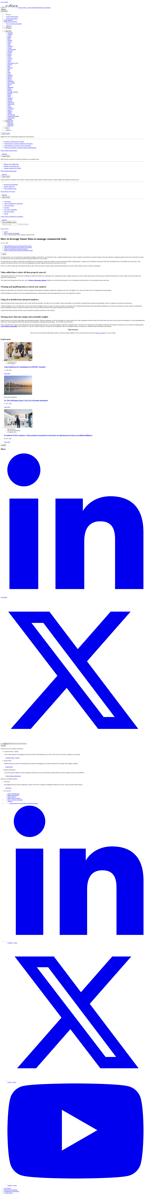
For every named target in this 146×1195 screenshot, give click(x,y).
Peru (8, 86)
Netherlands (10, 81)
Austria (9, 36)
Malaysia (9, 76)
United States (11, 117)
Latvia (9, 73)
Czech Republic (11, 49)
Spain (8, 105)
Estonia (9, 54)
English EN (10, 124)
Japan (8, 72)
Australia (9, 34)
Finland (9, 55)
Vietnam (9, 119)
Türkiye (9, 113)
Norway (9, 84)
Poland (9, 89)
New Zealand (11, 83)
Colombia (10, 46)
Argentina (10, 32)
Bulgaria (9, 40)
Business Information (13, 795)
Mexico (9, 78)
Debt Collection (11, 796)
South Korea (10, 104)
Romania (9, 93)
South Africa (10, 102)
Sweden (9, 107)
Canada (9, 42)
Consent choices (8, 1193)
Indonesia (10, 67)
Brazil (9, 39)
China (9, 45)
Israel (8, 69)
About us (9, 801)
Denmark (9, 51)
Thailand (9, 111)
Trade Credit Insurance (13, 793)
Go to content (4, 2)
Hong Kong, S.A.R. (12, 63)
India (8, 66)
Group (9, 61)
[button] (7, 14)
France (9, 57)
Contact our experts (100, 333)
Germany (9, 58)
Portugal (9, 90)
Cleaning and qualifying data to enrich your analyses (18, 247)
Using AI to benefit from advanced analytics (16, 249)
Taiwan (9, 110)
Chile (8, 43)
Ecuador (9, 52)
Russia (9, 95)
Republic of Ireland (12, 92)
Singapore (10, 98)
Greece (9, 60)
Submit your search (23, 224)
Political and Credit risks (13, 798)
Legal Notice (7, 1188)
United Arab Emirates (13, 116)
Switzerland (10, 108)
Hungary (9, 64)
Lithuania (10, 75)
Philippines (10, 87)
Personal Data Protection (10, 1190)
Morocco (9, 80)
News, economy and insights (15, 800)
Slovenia (9, 101)
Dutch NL (10, 122)
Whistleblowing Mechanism (11, 1191)
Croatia (9, 48)
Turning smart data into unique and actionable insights (18, 250)
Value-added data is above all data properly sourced (17, 246)
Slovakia (9, 99)
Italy (8, 70)
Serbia (9, 96)
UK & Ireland (11, 114)
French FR (10, 125)
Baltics (9, 37)
